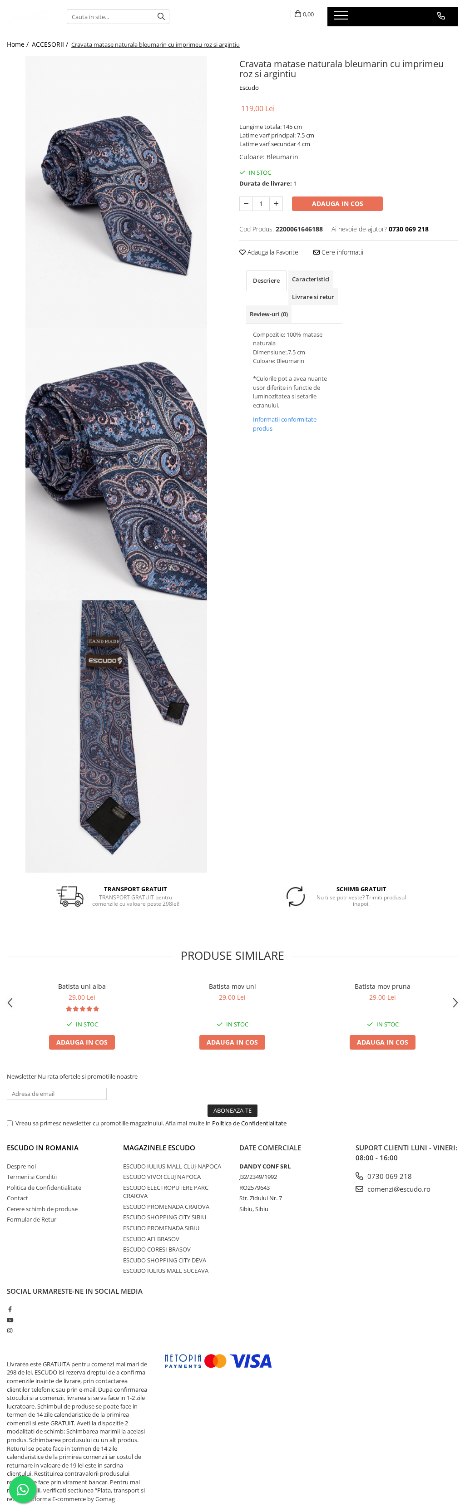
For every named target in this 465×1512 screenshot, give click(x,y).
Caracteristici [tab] (311, 279)
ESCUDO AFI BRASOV (151, 1239)
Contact (17, 1198)
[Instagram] (10, 1330)
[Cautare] (161, 16)
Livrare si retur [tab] (313, 297)
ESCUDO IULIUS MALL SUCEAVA (165, 1271)
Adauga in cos (337, 203)
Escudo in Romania (43, 1147)
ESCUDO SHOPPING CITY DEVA (164, 1260)
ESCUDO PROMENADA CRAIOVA (166, 1207)
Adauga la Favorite (272, 252)
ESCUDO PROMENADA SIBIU (161, 1228)
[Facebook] (10, 1309)
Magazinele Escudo (159, 1147)
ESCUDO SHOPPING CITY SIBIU (164, 1217)
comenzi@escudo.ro (398, 1188)
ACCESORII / (51, 44)
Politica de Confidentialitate (249, 1123)
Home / (18, 44)
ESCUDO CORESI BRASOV (157, 1249)
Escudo (249, 87)
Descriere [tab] (266, 280)
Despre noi (21, 1166)
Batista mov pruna (383, 986)
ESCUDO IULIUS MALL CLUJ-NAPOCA (172, 1166)
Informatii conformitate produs (285, 423)
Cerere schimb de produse (42, 1209)
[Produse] (342, 18)
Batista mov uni (232, 986)
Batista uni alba (82, 986)
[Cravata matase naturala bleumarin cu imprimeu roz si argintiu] (116, 192)
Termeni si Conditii (32, 1177)
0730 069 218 (389, 1176)
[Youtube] (10, 1320)
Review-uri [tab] (269, 314)
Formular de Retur (31, 1219)
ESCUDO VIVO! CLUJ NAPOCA (162, 1177)
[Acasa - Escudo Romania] (30, 16)
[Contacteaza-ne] (441, 16)
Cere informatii (341, 252)
